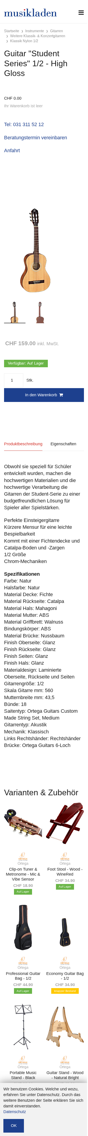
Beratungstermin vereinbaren (35, 137)
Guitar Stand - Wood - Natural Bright (64, 1075)
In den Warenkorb (41, 395)
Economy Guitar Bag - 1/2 (65, 976)
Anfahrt (12, 150)
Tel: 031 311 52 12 (24, 124)
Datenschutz (14, 1111)
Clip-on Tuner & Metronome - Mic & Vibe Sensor (23, 874)
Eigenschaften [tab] (63, 444)
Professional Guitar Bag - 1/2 (23, 976)
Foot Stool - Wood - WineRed (65, 871)
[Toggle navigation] (81, 12)
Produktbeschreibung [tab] (23, 444)
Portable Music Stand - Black (23, 1075)
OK (14, 1125)
